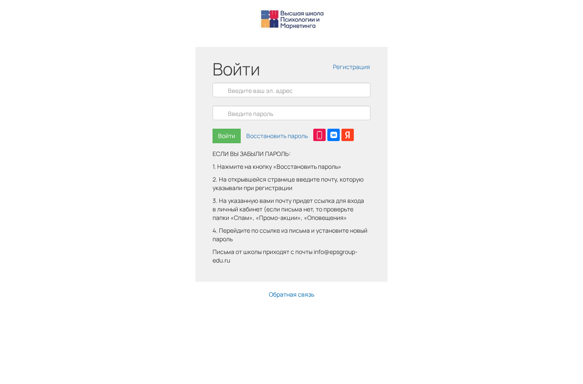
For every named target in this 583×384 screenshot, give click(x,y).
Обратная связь (291, 294)
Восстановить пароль (277, 136)
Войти (226, 136)
